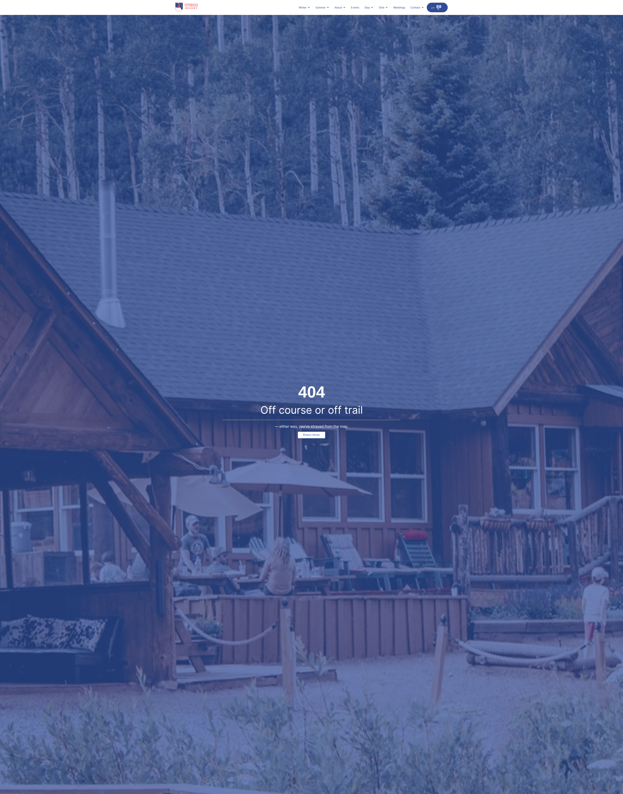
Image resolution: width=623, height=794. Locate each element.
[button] (304, 7)
